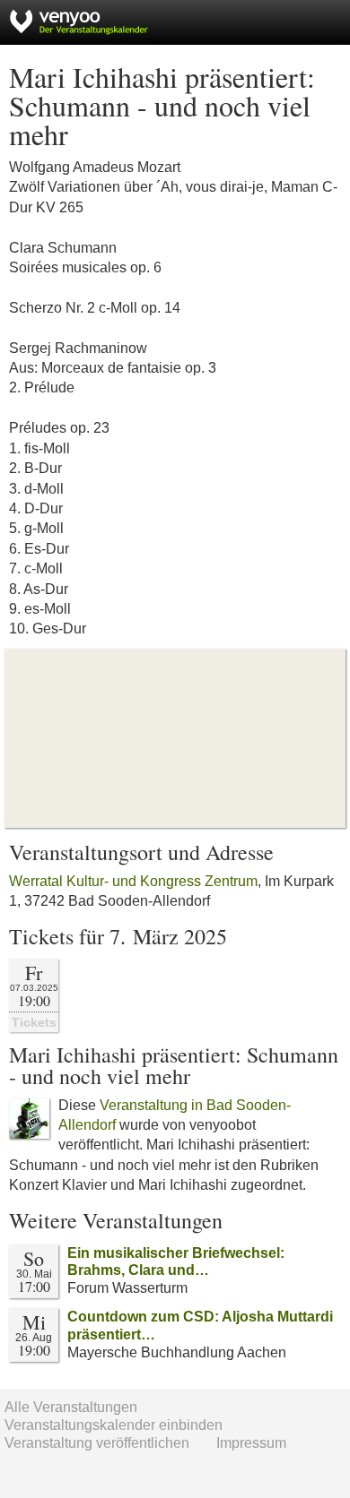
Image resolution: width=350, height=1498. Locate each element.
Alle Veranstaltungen (70, 1407)
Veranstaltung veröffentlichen (96, 1443)
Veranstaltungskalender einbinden (113, 1425)
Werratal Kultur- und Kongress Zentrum (133, 881)
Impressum (251, 1443)
